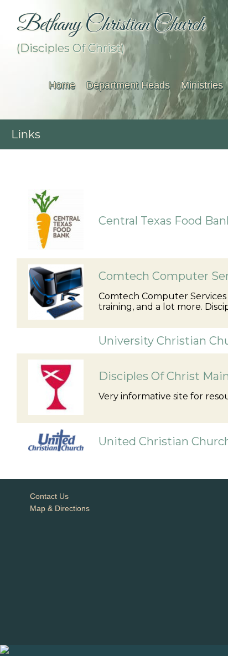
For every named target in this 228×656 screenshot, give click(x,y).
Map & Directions (57, 508)
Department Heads (128, 85)
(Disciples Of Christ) (71, 48)
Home (62, 85)
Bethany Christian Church (111, 25)
